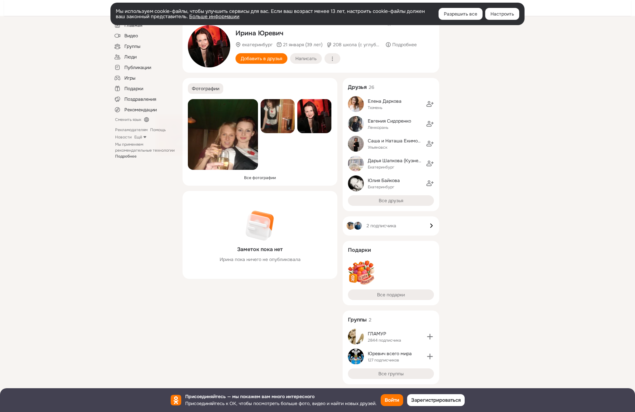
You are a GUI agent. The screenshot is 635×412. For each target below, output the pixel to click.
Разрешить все (460, 14)
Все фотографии (260, 177)
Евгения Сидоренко (389, 121)
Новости (123, 137)
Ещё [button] (138, 137)
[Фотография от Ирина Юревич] (209, 46)
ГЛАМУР (377, 334)
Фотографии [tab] (205, 89)
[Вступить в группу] (430, 337)
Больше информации (214, 16)
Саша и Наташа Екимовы (396, 141)
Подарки (359, 249)
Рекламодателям (131, 129)
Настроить (502, 14)
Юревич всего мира (390, 353)
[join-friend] (430, 104)
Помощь (158, 129)
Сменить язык (128, 119)
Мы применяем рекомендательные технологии (145, 150)
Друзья (357, 87)
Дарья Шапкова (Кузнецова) (399, 161)
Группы (357, 319)
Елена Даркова (385, 101)
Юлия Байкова (384, 180)
